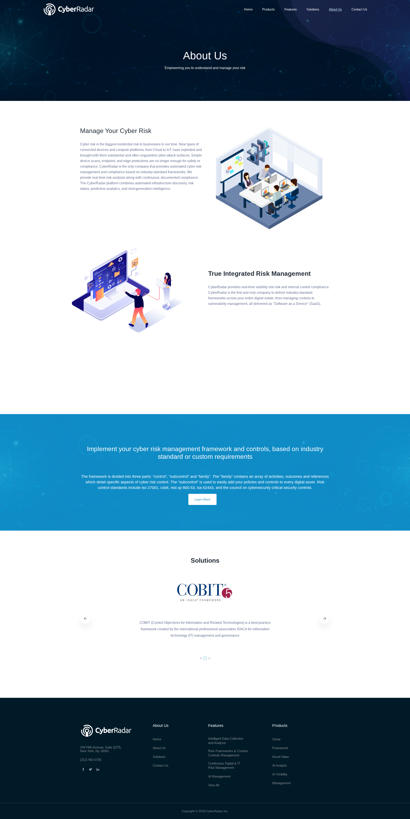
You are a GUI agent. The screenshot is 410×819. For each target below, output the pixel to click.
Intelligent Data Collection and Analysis (225, 741)
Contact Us (359, 9)
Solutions (312, 9)
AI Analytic (279, 765)
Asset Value (280, 756)
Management (281, 783)
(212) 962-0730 (90, 759)
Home (248, 9)
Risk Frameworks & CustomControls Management (228, 753)
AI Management (219, 776)
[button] (200, 658)
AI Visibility (279, 774)
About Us (335, 9)
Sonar (276, 739)
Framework (280, 748)
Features (290, 9)
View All (213, 785)
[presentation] (85, 618)
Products (268, 9)
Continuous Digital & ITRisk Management (224, 765)
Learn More (202, 499)
